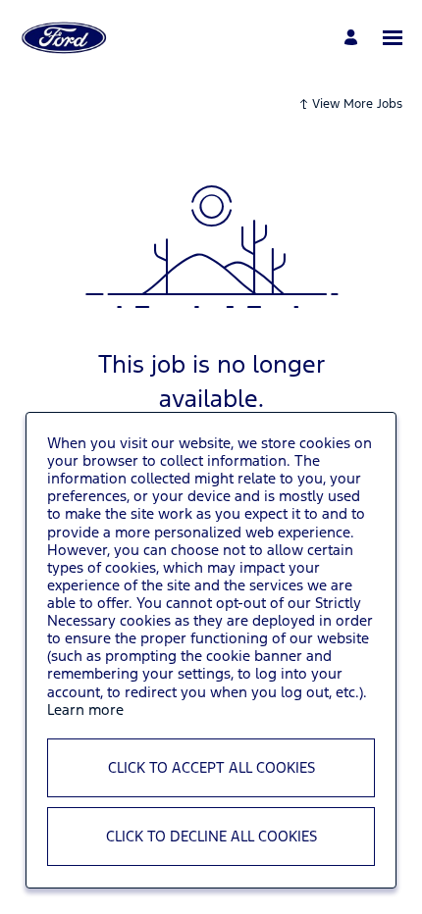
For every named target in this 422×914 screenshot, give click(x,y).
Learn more (85, 709)
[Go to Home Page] (64, 38)
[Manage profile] (353, 37)
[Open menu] (392, 37)
